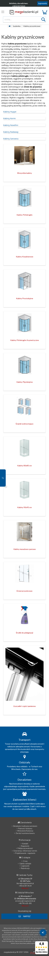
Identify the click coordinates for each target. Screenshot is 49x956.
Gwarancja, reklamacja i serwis (25, 851)
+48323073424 (18, 6)
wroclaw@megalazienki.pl (25, 901)
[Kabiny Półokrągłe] (24, 199)
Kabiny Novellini (10, 125)
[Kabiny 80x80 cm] (24, 449)
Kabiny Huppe (9, 111)
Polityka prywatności (25, 848)
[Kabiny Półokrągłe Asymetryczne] (24, 324)
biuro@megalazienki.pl (25, 883)
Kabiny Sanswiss (11, 138)
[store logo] (24, 12)
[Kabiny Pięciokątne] (24, 366)
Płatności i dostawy (25, 829)
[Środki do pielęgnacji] (24, 616)
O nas (25, 861)
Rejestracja (25, 868)
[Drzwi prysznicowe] (24, 575)
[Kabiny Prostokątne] (24, 282)
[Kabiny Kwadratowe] (24, 240)
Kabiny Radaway (10, 132)
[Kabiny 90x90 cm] (24, 491)
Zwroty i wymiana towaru (25, 833)
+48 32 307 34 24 (25, 886)
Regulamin (25, 846)
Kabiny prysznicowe (31, 26)
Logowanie (25, 866)
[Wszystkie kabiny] (24, 157)
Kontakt (25, 844)
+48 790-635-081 (25, 903)
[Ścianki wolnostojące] (24, 407)
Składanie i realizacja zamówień (25, 826)
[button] (3, 478)
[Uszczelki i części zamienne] (24, 674)
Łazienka (17, 26)
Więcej (25, 888)
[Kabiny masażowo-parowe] (24, 533)
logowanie (42, 3)
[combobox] (24, 19)
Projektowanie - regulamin (25, 853)
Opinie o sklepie (25, 864)
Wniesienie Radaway (25, 831)
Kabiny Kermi (9, 118)
